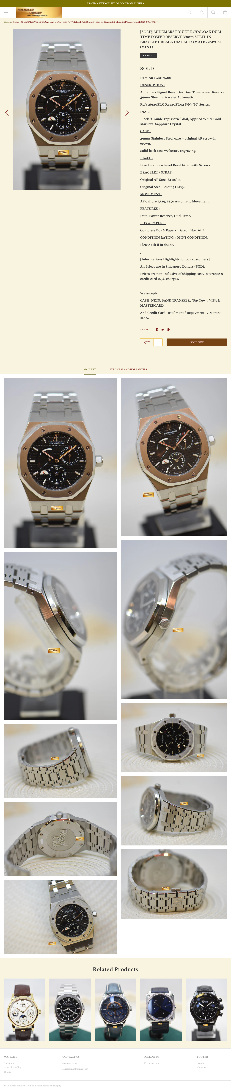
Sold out (197, 342)
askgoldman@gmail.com (75, 1069)
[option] (67, 109)
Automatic (9, 1063)
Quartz (7, 1072)
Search (200, 1063)
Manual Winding (12, 1067)
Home (7, 22)
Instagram (153, 1063)
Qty (147, 342)
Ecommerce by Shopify (48, 1085)
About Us (202, 1067)
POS (29, 1085)
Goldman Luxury (15, 1085)
